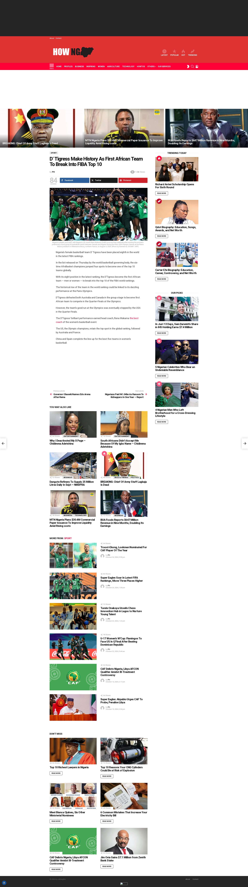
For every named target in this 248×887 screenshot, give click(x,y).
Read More (56, 773)
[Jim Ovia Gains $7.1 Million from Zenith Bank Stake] (124, 841)
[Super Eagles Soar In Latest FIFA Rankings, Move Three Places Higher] (73, 586)
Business (79, 66)
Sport (68, 538)
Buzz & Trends (121, 477)
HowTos (141, 66)
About (52, 38)
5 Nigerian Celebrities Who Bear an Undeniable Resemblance (175, 368)
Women (101, 66)
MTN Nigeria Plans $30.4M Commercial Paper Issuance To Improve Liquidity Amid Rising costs (72, 522)
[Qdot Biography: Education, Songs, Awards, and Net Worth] (176, 212)
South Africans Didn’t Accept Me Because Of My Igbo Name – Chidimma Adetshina (123, 443)
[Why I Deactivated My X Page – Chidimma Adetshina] (73, 424)
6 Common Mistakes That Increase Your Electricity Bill (123, 814)
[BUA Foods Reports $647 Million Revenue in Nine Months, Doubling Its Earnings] (206, 128)
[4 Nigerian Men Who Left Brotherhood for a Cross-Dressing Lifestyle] (176, 395)
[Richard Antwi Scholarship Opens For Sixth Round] (176, 169)
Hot (183, 55)
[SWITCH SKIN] (188, 66)
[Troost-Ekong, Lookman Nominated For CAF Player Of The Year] (73, 555)
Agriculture (113, 66)
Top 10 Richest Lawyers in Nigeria (69, 767)
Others (150, 66)
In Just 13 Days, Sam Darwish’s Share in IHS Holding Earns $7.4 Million (176, 326)
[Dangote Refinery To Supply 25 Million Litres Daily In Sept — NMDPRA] (73, 465)
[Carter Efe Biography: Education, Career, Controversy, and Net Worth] (176, 255)
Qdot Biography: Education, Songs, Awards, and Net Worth (175, 229)
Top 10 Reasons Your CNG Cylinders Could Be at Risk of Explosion (121, 769)
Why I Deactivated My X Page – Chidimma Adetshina (68, 442)
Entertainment (71, 436)
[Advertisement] (124, 18)
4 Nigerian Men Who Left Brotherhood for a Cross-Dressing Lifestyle (175, 412)
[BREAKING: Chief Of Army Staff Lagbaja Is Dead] (41, 128)
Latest (164, 55)
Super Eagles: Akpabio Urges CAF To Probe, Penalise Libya (121, 701)
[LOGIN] (196, 66)
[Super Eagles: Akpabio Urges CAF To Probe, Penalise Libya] (73, 707)
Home (58, 66)
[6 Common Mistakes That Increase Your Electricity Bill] (124, 796)
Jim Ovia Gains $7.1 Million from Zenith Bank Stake (123, 859)
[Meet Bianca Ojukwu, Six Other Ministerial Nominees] (73, 796)
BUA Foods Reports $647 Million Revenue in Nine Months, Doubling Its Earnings (122, 522)
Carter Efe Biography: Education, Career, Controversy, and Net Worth (175, 271)
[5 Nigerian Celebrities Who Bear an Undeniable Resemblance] (176, 352)
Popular (174, 55)
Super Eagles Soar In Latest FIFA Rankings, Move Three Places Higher (121, 579)
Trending (192, 55)
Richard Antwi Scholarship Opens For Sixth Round (174, 186)
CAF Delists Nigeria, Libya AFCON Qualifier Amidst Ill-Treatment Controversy (119, 672)
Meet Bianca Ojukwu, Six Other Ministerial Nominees (67, 814)
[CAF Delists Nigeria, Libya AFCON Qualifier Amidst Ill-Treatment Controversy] (73, 677)
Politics (135, 477)
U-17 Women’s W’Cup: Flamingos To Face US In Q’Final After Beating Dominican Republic (121, 641)
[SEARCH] (192, 66)
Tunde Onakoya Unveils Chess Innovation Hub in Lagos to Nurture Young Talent (121, 611)
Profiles (68, 66)
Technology (128, 66)
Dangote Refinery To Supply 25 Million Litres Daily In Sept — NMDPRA (72, 483)
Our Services (164, 66)
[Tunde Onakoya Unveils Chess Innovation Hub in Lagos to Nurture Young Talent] (73, 616)
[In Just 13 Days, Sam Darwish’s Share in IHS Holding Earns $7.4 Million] (176, 309)
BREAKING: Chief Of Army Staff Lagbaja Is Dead (123, 483)
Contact (58, 38)
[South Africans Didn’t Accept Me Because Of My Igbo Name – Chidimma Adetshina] (124, 424)
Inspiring (90, 66)
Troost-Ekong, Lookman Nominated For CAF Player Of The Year (123, 549)
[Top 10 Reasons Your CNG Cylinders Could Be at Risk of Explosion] (124, 751)
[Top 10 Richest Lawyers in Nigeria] (73, 751)
